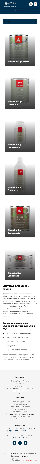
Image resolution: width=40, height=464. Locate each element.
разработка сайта (29, 460)
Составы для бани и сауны (20, 416)
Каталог (11, 11)
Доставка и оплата (20, 391)
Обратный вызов (31, 4)
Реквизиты (20, 383)
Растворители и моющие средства (20, 414)
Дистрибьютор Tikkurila (20, 381)
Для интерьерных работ (20, 407)
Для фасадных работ (20, 409)
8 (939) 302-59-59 (20, 438)
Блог (20, 393)
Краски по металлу (20, 404)
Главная (5, 11)
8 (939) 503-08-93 (12, 431)
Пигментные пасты (20, 412)
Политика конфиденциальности (20, 388)
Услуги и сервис (20, 386)
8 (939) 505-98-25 (27, 431)
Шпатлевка (20, 419)
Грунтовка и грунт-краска (20, 402)
